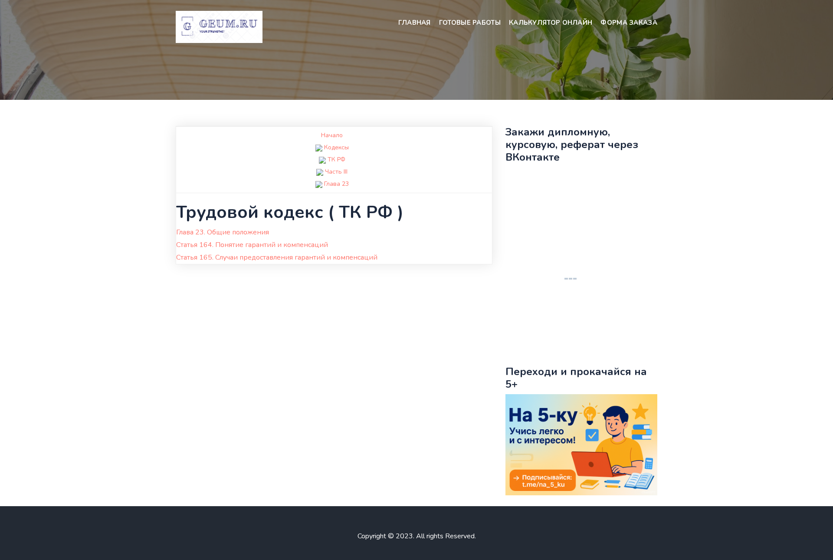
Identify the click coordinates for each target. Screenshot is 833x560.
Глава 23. (222, 232)
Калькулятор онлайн (550, 22)
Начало (332, 135)
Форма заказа (628, 22)
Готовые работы (470, 22)
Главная (414, 22)
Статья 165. (276, 257)
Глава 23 (336, 184)
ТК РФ (336, 159)
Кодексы (336, 147)
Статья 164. (252, 245)
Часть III (336, 172)
